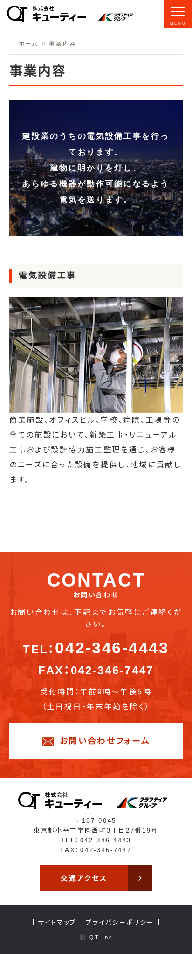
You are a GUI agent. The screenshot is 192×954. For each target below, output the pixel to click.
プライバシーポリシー (120, 922)
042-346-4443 (112, 648)
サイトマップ (57, 922)
